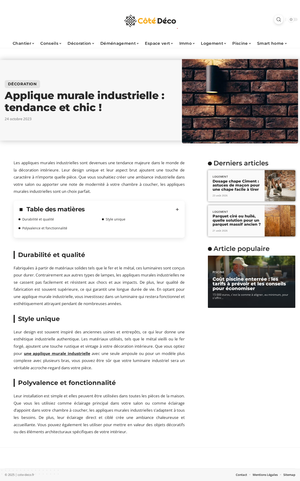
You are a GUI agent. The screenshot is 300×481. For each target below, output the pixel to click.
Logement (220, 176)
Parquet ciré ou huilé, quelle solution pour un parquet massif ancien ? (237, 220)
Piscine (219, 272)
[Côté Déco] (150, 19)
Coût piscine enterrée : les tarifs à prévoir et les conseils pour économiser (249, 283)
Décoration (22, 84)
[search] (278, 19)
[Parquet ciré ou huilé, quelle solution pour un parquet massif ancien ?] (280, 220)
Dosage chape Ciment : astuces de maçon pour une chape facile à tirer (236, 185)
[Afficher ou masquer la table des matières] (132, 209)
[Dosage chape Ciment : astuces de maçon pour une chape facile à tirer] (280, 185)
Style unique (115, 219)
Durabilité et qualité (38, 219)
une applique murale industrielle (57, 353)
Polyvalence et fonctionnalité (44, 228)
